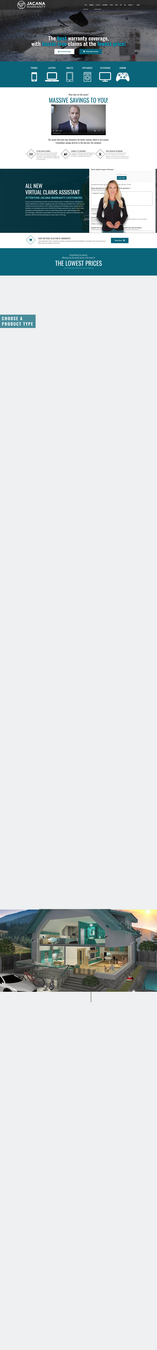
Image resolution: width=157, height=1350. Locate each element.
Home (85, 5)
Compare (98, 5)
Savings (91, 5)
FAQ (125, 5)
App (121, 5)
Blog (116, 5)
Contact (130, 5)
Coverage (105, 5)
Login (138, 5)
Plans (111, 5)
